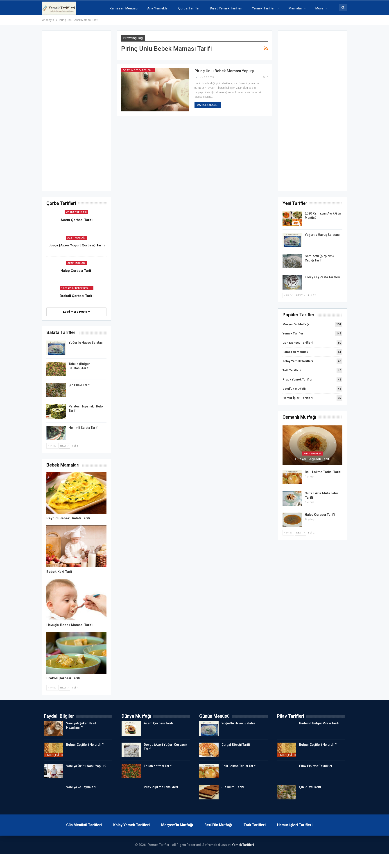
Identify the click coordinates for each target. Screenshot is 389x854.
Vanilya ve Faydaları (81, 787)
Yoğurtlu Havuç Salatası (322, 235)
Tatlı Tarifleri (292, 370)
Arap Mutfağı (77, 263)
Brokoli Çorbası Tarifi (76, 296)
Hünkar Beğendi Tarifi (312, 459)
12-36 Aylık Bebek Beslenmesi (77, 288)
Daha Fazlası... (207, 104)
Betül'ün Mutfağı (294, 388)
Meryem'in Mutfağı (296, 324)
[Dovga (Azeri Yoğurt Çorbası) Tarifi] (131, 750)
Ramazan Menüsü (124, 8)
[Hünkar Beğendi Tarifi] (312, 445)
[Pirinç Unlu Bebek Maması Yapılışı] (155, 89)
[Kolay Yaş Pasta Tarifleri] (292, 282)
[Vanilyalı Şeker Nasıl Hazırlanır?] (53, 728)
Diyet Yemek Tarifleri (226, 8)
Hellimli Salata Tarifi (83, 427)
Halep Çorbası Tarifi (320, 514)
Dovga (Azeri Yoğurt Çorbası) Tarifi (76, 245)
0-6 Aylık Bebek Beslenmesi (139, 70)
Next (299, 295)
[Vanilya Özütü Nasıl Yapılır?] (53, 771)
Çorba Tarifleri (189, 8)
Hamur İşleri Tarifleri (298, 398)
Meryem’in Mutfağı (177, 825)
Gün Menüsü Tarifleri (298, 342)
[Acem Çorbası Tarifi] (131, 728)
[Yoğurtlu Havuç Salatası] (292, 240)
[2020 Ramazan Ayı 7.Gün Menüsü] (292, 218)
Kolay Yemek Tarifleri (298, 361)
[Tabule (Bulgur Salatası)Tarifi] (56, 369)
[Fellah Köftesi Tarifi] (131, 771)
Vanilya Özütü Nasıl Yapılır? (86, 766)
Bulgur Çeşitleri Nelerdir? (85, 744)
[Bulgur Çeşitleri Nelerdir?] (53, 750)
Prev (288, 295)
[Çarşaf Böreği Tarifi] (209, 750)
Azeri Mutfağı (76, 237)
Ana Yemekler (158, 8)
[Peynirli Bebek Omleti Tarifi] (76, 493)
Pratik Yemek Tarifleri (298, 379)
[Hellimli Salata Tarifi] (56, 433)
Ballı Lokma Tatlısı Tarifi (323, 472)
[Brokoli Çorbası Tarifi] (76, 653)
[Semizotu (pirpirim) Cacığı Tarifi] (292, 261)
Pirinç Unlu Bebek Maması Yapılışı (224, 71)
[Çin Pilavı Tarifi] (56, 390)
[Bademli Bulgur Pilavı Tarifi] (286, 728)
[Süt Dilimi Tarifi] (209, 792)
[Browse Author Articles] (197, 77)
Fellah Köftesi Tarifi (158, 766)
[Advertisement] (312, 112)
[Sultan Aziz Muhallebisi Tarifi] (292, 498)
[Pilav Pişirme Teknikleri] (131, 792)
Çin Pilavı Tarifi (79, 385)
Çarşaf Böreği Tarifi (236, 744)
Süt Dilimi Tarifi (233, 787)
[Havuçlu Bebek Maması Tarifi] (76, 599)
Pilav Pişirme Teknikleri (161, 787)
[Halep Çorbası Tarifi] (292, 520)
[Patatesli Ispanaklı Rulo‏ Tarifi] (56, 411)
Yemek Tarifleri (264, 8)
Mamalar (295, 8)
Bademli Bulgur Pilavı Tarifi (319, 723)
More (319, 8)
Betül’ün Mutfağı (218, 825)
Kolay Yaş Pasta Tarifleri (322, 277)
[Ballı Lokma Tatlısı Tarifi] (292, 477)
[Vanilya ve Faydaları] (53, 792)
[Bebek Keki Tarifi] (76, 546)
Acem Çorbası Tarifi (77, 220)
